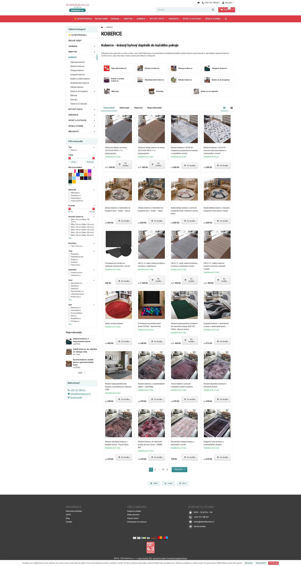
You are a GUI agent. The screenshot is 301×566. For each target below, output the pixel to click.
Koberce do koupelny (79, 91)
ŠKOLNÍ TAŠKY (101, 19)
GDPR (68, 515)
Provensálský (77, 313)
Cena (70, 155)
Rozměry (72, 243)
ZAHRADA (114, 19)
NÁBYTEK (128, 19)
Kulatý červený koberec (114, 323)
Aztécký (75, 286)
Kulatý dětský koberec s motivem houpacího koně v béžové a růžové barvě (184, 211)
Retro (74, 316)
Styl (70, 305)
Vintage (75, 321)
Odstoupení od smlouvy (137, 522)
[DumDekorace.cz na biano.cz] (150, 547)
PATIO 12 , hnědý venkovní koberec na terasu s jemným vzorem (215, 266)
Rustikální (76, 318)
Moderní (76, 308)
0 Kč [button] (227, 9)
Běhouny (73, 95)
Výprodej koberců (77, 62)
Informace (73, 507)
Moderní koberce (77, 66)
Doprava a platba (134, 511)
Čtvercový (75, 265)
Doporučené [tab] (109, 108)
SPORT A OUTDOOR (192, 19)
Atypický (75, 254)
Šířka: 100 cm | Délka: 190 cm (82, 230)
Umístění (72, 270)
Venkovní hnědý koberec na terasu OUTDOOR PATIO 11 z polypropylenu (151, 150)
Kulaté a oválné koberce (80, 79)
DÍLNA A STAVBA (212, 19)
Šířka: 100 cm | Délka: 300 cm (82, 235)
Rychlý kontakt (76, 397)
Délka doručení (133, 515)
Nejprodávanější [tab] (154, 108)
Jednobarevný (77, 294)
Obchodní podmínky (74, 511)
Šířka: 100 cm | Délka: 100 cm (80, 221)
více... (70, 185)
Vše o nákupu (136, 507)
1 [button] (151, 470)
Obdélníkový (77, 257)
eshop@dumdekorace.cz (80, 394)
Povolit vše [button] (273, 563)
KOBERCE (143, 19)
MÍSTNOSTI (73, 131)
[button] (232, 9)
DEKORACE (173, 19)
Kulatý (74, 259)
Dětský (75, 289)
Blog (68, 518)
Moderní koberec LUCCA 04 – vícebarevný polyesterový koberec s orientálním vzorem (184, 150)
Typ (70, 147)
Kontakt (69, 522)
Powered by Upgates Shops (177, 558)
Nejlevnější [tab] (124, 108)
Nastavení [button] (248, 563)
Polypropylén (77, 201)
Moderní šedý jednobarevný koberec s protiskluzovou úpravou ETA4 (118, 387)
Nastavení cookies (159, 558)
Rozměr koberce (75, 217)
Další (80, 373)
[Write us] (190, 526)
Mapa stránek (143, 558)
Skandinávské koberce (79, 83)
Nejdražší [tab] (138, 108)
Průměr (71, 206)
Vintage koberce (77, 70)
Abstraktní (76, 283)
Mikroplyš (75, 193)
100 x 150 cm (77, 246)
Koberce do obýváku (78, 104)
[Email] (198, 2)
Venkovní (75, 275)
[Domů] (78, 7)
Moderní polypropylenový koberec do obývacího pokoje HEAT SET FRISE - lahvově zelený (184, 326)
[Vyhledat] (213, 9)
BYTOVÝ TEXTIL (157, 19)
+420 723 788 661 (77, 390)
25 (163, 469)
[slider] (69, 158)
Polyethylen (76, 198)
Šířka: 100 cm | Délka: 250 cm (82, 232)
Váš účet (228, 3)
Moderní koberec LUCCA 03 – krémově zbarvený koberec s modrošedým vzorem (215, 150)
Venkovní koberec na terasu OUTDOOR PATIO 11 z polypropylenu (116, 150)
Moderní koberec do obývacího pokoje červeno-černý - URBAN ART (150, 445)
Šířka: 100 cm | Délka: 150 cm (82, 224)
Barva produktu (75, 167)
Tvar (70, 251)
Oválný (74, 262)
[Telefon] (190, 517)
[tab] (224, 108)
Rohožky (73, 100)
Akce (74, 150)
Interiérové (76, 273)
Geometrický (77, 291)
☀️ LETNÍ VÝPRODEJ (83, 19)
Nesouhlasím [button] (261, 563)
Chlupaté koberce (77, 74)
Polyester (76, 195)
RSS (150, 558)
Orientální (76, 310)
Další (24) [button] (178, 469)
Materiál (72, 190)
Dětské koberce (76, 87)
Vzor (70, 280)
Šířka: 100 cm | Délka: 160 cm (82, 227)
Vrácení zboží (132, 518)
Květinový (76, 297)
